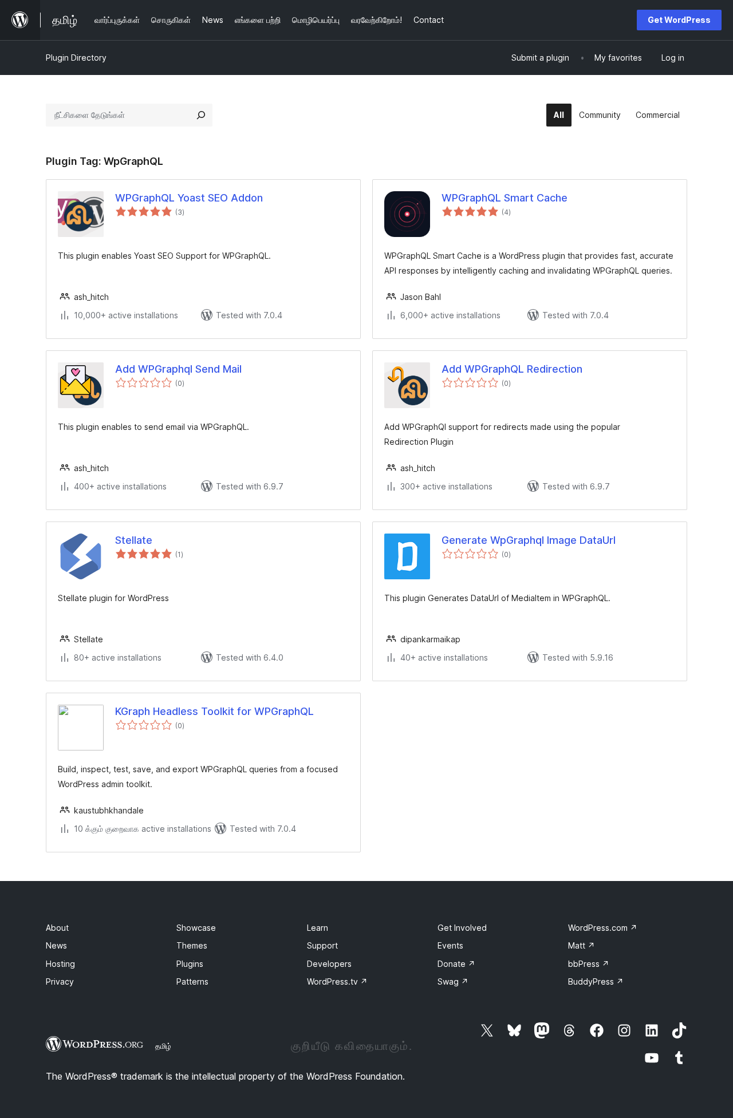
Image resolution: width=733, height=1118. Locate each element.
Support (322, 945)
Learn (317, 928)
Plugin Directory (76, 57)
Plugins (189, 964)
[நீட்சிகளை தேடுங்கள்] (201, 115)
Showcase (196, 928)
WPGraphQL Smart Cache (505, 198)
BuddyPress (596, 981)
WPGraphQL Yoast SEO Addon (189, 198)
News (56, 945)
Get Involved (462, 928)
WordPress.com (602, 928)
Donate (456, 964)
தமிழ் (163, 1045)
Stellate (133, 540)
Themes (191, 945)
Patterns (192, 981)
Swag (453, 981)
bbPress (588, 964)
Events (450, 945)
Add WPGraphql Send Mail (178, 369)
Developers (329, 964)
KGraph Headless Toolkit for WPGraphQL (214, 711)
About (57, 928)
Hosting (60, 964)
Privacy (60, 981)
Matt (581, 945)
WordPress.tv (337, 981)
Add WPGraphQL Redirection (512, 369)
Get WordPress (679, 20)
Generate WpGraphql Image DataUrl (529, 540)
